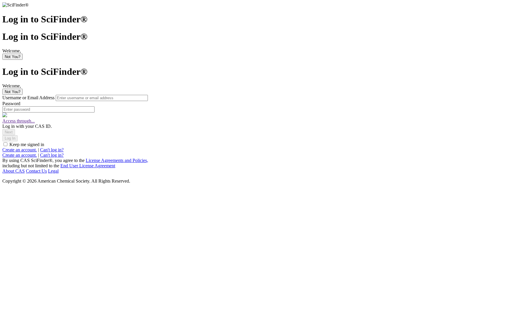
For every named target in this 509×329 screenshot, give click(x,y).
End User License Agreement (87, 165)
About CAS (13, 170)
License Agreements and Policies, (117, 160)
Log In (10, 138)
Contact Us (36, 170)
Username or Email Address (29, 97)
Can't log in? (52, 149)
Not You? (12, 56)
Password (11, 103)
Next (9, 132)
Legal (53, 170)
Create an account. (19, 149)
